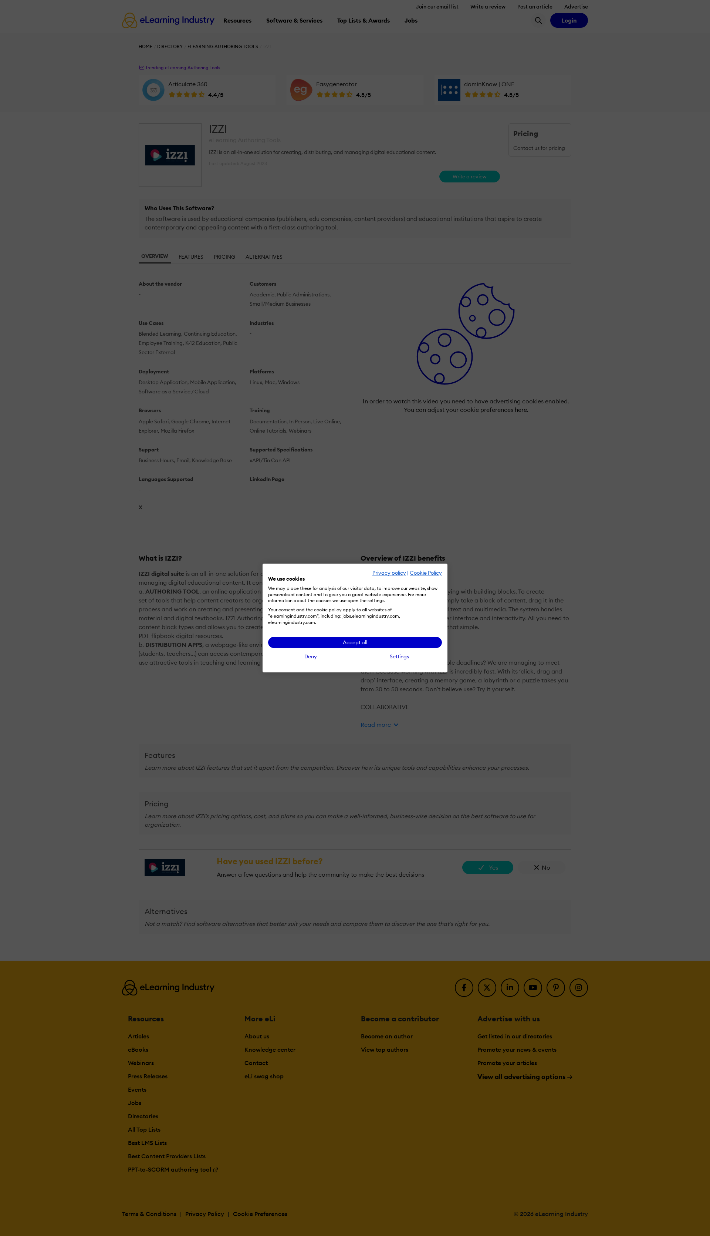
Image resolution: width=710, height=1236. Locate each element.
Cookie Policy (426, 573)
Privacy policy (389, 573)
